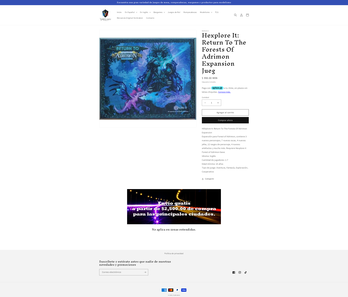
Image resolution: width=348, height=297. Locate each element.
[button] (130, 12)
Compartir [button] (209, 179)
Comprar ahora (225, 120)
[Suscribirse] (145, 272)
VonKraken (176, 295)
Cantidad (205, 97)
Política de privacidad (173, 253)
